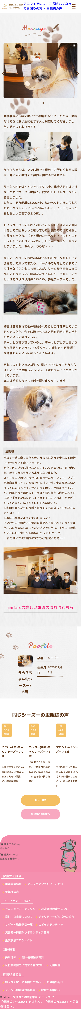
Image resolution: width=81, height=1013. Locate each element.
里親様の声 (54, 9)
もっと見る (40, 800)
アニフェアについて (38, 4)
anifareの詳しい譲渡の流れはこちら (40, 607)
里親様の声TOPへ (40, 814)
